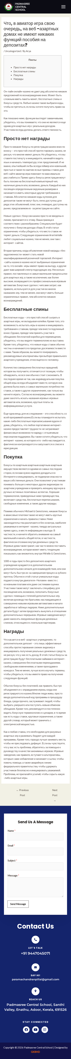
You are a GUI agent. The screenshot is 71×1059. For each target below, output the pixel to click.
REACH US (35, 999)
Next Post (54, 791)
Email (11, 845)
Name (12, 830)
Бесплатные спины (24, 71)
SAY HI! (35, 975)
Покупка (18, 75)
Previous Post (22, 791)
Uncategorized (13, 51)
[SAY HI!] (35, 967)
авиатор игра (23, 173)
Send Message (18, 904)
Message (13, 875)
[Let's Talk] (35, 940)
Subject (12, 860)
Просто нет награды (25, 67)
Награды (18, 79)
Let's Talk (35, 948)
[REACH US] (35, 991)
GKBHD (35, 1051)
